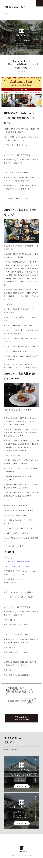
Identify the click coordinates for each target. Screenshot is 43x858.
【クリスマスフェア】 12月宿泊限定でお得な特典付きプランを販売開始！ (22, 701)
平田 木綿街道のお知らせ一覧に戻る (21, 718)
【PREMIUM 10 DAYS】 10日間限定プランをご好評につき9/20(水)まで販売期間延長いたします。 (20, 691)
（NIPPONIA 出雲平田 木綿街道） (18, 561)
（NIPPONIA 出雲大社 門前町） (17, 566)
